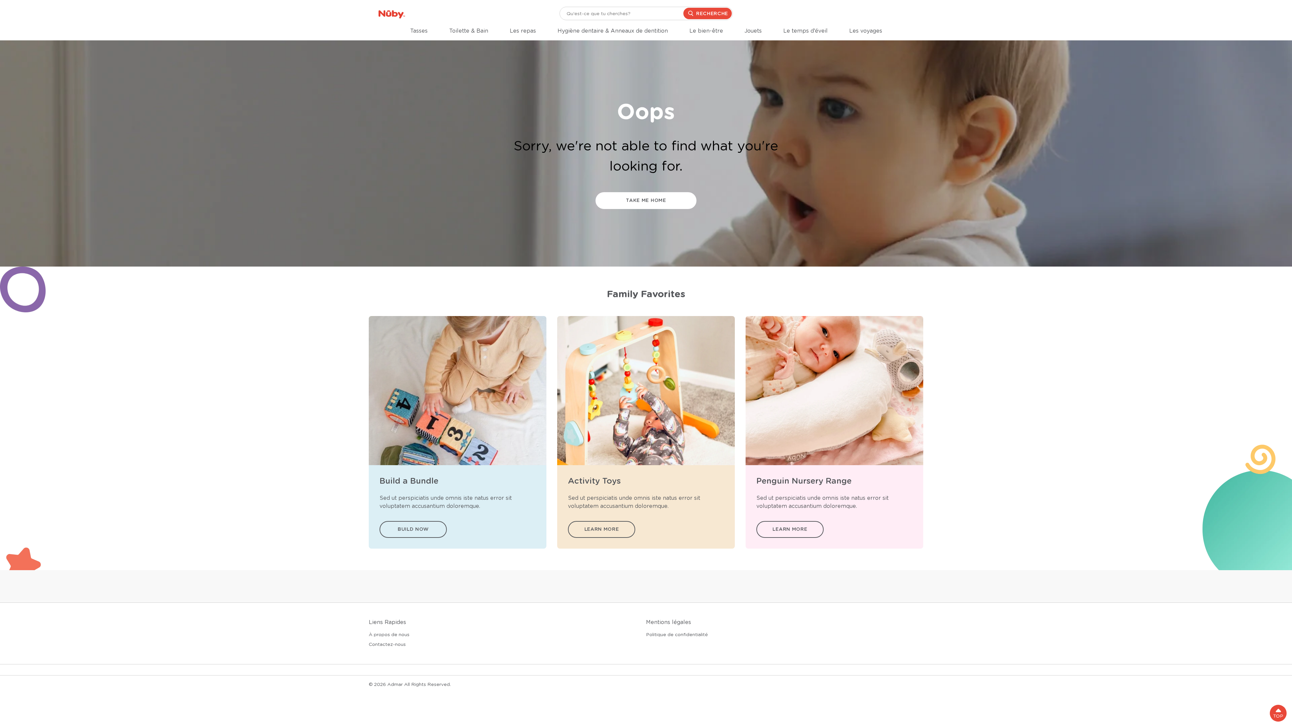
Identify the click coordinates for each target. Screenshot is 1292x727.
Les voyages (865, 31)
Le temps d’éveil (805, 31)
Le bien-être (706, 31)
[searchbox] (646, 13)
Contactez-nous (387, 644)
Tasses (419, 31)
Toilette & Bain (468, 31)
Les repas (523, 31)
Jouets (753, 31)
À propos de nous (389, 634)
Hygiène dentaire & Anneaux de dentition (613, 31)
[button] (1278, 713)
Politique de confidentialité (677, 634)
